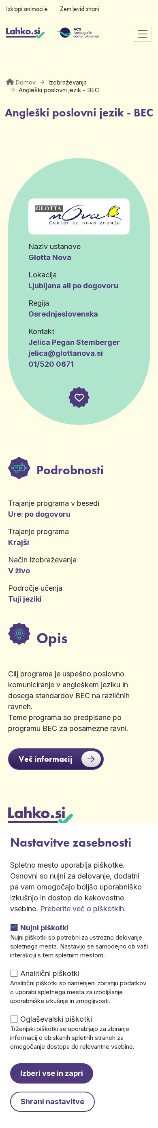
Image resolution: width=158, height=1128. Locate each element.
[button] (79, 397)
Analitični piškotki (49, 973)
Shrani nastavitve (52, 1101)
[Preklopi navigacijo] (142, 34)
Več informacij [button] (46, 759)
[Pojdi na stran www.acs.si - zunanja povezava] (66, 34)
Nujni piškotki (44, 927)
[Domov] (25, 34)
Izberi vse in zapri (51, 1073)
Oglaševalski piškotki (56, 1019)
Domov (25, 82)
